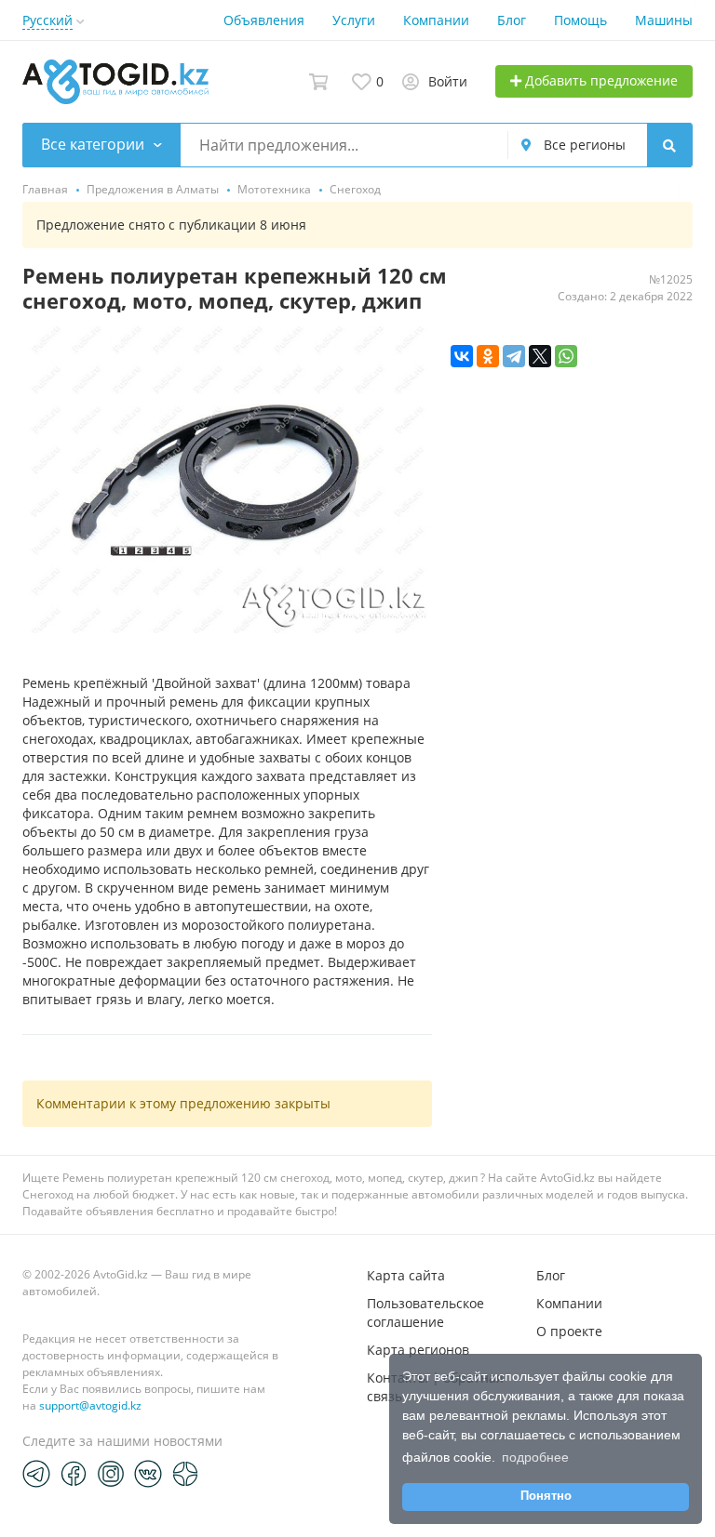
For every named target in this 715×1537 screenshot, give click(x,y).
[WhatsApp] (566, 356)
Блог (511, 20)
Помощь (580, 20)
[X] (540, 356)
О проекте (569, 1331)
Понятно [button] (546, 1496)
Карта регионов (418, 1349)
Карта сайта (406, 1275)
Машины (664, 20)
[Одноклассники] (488, 356)
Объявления (263, 20)
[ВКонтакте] (462, 356)
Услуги (353, 20)
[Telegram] (514, 356)
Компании (436, 20)
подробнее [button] (535, 1457)
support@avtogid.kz (90, 1405)
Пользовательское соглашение (425, 1312)
